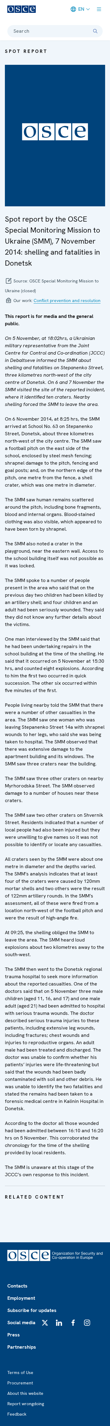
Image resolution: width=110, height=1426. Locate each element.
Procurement (20, 1383)
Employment (21, 1298)
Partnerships (21, 1347)
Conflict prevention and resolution (67, 300)
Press (13, 1335)
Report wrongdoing (25, 1403)
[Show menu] (99, 9)
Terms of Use (20, 1372)
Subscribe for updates (32, 1310)
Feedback (16, 1414)
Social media (21, 1322)
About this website (25, 1393)
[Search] (95, 31)
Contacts (17, 1286)
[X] (45, 1322)
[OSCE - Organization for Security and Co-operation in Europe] (21, 9)
